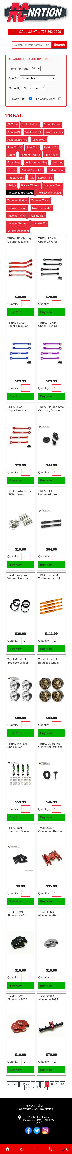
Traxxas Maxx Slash (20, 192)
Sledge (11, 185)
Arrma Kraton (52, 124)
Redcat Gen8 (56, 170)
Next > (30, 1087)
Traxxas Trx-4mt (42, 208)
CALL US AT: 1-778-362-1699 (40, 31)
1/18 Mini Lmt (30, 124)
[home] (7, 1149)
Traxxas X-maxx (17, 223)
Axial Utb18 (51, 147)
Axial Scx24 (39, 139)
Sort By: (14, 78)
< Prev (25, 1084)
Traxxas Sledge (17, 200)
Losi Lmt (57, 162)
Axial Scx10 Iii (54, 132)
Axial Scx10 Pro (17, 139)
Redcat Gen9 (15, 177)
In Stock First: (17, 98)
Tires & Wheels (30, 185)
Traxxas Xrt (39, 223)
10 (62, 1084)
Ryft (31, 177)
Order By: (15, 88)
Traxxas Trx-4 (40, 200)
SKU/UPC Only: (45, 98)
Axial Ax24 (13, 132)
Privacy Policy (34, 1105)
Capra (11, 154)
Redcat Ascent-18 (32, 170)
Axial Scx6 (32, 147)
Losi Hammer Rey (36, 162)
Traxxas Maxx (53, 185)
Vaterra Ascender (18, 230)
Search (59, 44)
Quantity (12, 303)
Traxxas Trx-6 (16, 215)
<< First (12, 1084)
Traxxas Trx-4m (17, 208)
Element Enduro (30, 154)
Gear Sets (13, 162)
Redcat (11, 170)
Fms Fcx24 (51, 154)
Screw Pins (45, 177)
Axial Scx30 (14, 147)
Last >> (41, 1087)
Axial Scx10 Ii (33, 132)
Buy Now (15, 312)
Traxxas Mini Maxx (49, 192)
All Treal (12, 124)
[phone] (50, 1149)
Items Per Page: (19, 68)
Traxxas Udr (37, 215)
